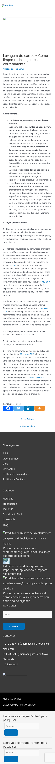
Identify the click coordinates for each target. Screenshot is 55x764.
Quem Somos (11, 458)
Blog (5, 463)
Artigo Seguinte (27, 426)
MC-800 (46, 282)
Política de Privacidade (16, 474)
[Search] (11, 732)
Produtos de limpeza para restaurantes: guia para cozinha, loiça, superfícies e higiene (27, 552)
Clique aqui (11, 664)
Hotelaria (8, 69)
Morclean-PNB (27, 354)
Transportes (10, 503)
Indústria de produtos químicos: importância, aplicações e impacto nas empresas (25, 570)
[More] (39, 408)
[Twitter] (18, 408)
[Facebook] (8, 408)
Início (6, 453)
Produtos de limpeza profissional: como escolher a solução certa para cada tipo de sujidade (26, 597)
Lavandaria (9, 519)
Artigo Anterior (27, 419)
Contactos (9, 469)
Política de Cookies (14, 479)
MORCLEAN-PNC (37, 377)
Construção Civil (12, 514)
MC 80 (13, 265)
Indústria (8, 509)
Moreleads (29, 705)
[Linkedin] (29, 408)
